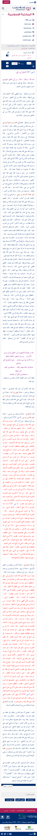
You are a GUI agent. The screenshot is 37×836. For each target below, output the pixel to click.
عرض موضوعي (27, 36)
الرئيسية (31, 46)
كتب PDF (28, 20)
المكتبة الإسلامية (20, 14)
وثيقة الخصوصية (31, 810)
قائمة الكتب (27, 32)
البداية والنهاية (25, 46)
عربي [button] (32, 2)
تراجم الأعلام (27, 40)
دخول (6, 2)
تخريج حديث (9, 800)
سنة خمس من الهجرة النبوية (14, 46)
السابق (9, 786)
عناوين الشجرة (20, 800)
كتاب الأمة (27, 24)
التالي (5, 786)
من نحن (6, 810)
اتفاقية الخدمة (20, 810)
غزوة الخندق (32, 48)
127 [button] (15, 63)
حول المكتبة (27, 28)
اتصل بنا (13, 810)
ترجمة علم (31, 800)
